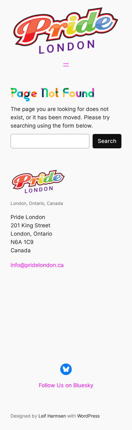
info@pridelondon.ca (37, 265)
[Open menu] (66, 65)
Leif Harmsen (52, 415)
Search (107, 141)
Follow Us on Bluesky (66, 385)
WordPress (88, 415)
